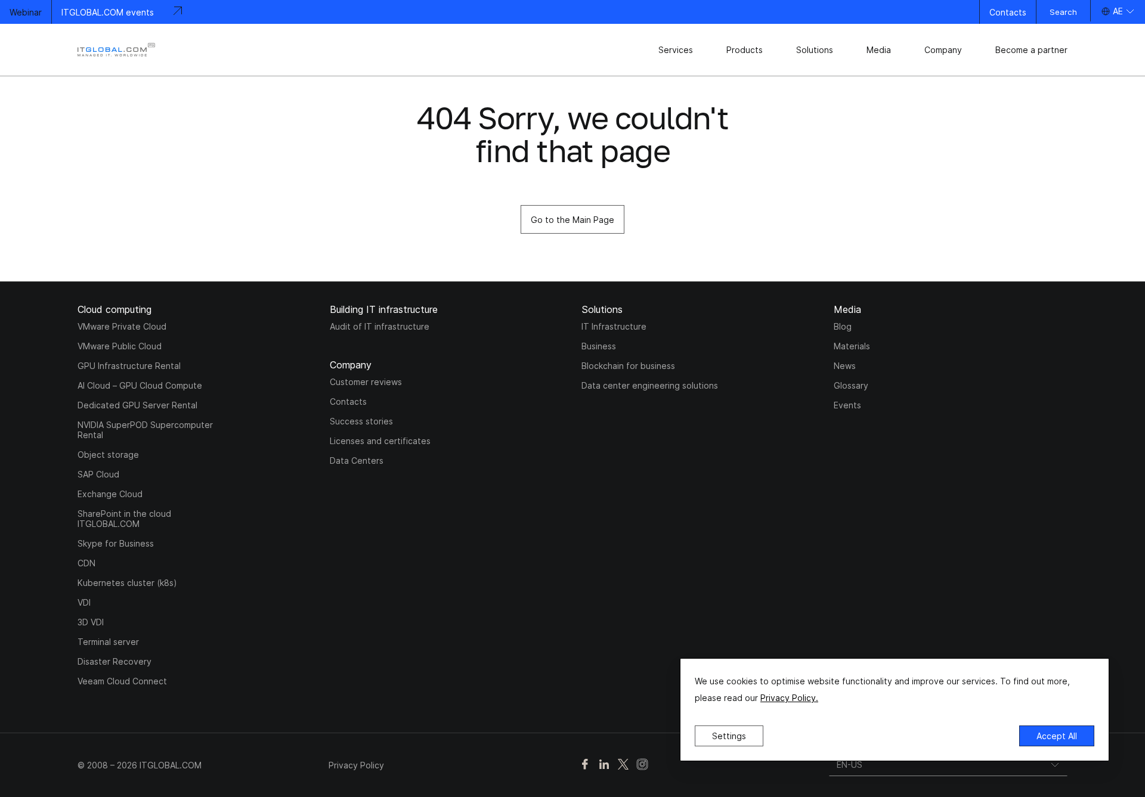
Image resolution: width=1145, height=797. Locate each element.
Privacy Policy (356, 765)
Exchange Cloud (110, 494)
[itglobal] (116, 50)
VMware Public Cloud (120, 346)
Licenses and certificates (380, 441)
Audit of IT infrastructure (379, 326)
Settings (729, 736)
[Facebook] (585, 765)
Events (847, 405)
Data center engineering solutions (649, 385)
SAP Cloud (98, 474)
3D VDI (91, 622)
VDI (84, 602)
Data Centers (356, 460)
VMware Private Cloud (122, 326)
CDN (86, 563)
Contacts (1007, 12)
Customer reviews (366, 382)
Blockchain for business (628, 366)
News (845, 366)
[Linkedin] (604, 765)
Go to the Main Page (572, 220)
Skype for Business (116, 543)
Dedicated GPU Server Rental (137, 405)
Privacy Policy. (789, 698)
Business (598, 346)
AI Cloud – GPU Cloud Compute (140, 385)
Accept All (1056, 736)
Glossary (851, 385)
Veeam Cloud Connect (122, 681)
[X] (623, 765)
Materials (852, 346)
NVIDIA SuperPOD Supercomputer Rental (145, 430)
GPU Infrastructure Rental (129, 366)
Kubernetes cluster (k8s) (127, 583)
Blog (843, 326)
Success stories (361, 421)
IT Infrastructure (613, 326)
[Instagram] (642, 765)
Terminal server (108, 642)
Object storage (108, 454)
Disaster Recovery (114, 661)
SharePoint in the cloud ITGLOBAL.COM (124, 518)
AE (1118, 11)
